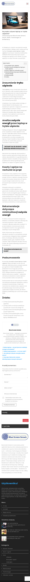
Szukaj (26, 421)
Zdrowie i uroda (8, 575)
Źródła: (7, 77)
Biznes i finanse (8, 548)
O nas (5, 506)
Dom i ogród (7, 552)
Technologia (15, 37)
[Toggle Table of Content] (24, 63)
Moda (5, 565)
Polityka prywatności (9, 515)
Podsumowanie (9, 75)
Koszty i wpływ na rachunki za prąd (14, 70)
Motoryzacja (7, 568)
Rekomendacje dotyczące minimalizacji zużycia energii (15, 72)
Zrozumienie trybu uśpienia (12, 65)
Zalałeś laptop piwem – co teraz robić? (14, 351)
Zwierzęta (9, 562)
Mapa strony (7, 512)
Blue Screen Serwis (19, 35)
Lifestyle (8, 557)
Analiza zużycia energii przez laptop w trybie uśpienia (15, 68)
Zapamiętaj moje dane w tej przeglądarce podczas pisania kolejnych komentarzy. (13, 399)
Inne (4, 555)
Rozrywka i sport (11, 559)
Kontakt (5, 509)
